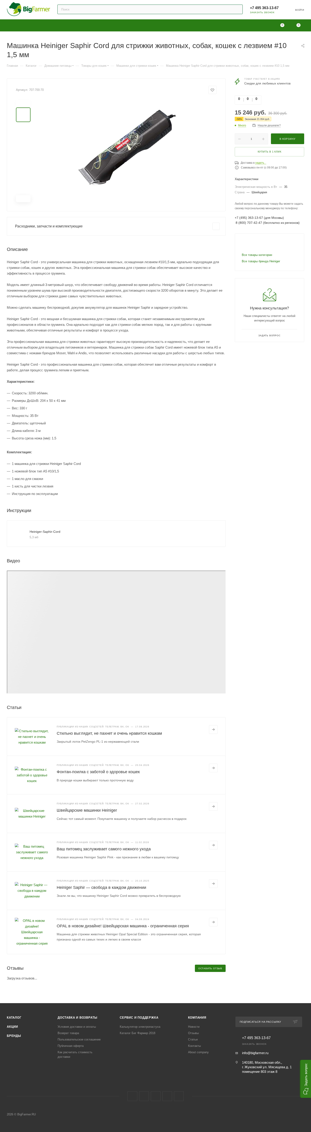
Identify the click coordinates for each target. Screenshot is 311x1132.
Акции (12, 1026)
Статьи (193, 1039)
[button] (305, 1079)
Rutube (167, 1096)
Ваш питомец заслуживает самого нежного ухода (104, 849)
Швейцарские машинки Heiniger (87, 810)
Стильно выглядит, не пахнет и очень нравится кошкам (109, 733)
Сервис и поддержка (139, 1017)
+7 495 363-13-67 (264, 8)
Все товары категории (257, 255)
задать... (260, 162)
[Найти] (237, 9)
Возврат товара (68, 1033)
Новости (193, 1026)
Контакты (194, 1046)
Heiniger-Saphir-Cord (45, 531)
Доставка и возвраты (77, 1017)
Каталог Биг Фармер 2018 (137, 1033)
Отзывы (193, 1033)
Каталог (14, 1017)
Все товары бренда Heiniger (261, 261)
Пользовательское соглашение (79, 1039)
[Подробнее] (213, 729)
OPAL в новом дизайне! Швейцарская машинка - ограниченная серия (123, 926)
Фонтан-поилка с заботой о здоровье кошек (98, 772)
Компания (197, 1017)
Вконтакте (132, 1096)
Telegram (144, 1096)
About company (198, 1052)
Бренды (14, 1036)
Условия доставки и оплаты (77, 1026)
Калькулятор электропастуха (140, 1026)
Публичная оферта (71, 1046)
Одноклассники (156, 1096)
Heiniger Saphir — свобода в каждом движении (101, 887)
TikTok (179, 1096)
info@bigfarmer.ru (255, 1053)
